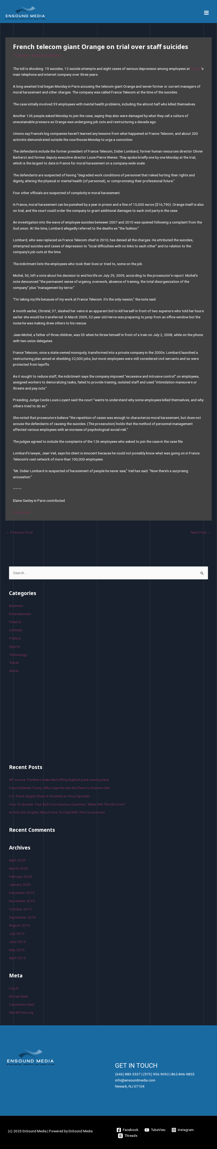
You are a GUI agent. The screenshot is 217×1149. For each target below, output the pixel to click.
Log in (14, 988)
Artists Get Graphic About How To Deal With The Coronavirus (57, 812)
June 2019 (17, 942)
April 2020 (17, 860)
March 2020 (18, 868)
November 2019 (22, 901)
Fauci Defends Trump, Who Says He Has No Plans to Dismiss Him (59, 788)
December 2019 (21, 893)
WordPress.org (21, 1012)
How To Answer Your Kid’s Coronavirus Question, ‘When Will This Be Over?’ (67, 804)
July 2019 (17, 933)
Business (16, 605)
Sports (14, 646)
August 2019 (19, 925)
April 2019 (17, 958)
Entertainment (20, 614)
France (196, 68)
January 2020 (20, 884)
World (14, 671)
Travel (14, 662)
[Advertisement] (48, 718)
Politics (15, 638)
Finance (15, 622)
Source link (21, 512)
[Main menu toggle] (206, 12)
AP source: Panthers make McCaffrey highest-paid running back (59, 779)
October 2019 (20, 909)
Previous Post (19, 532)
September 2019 (22, 917)
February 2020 (20, 876)
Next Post (201, 532)
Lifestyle (22, 55)
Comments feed (21, 1004)
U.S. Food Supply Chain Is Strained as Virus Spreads (49, 796)
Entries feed (18, 996)
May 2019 (17, 950)
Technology (18, 654)
